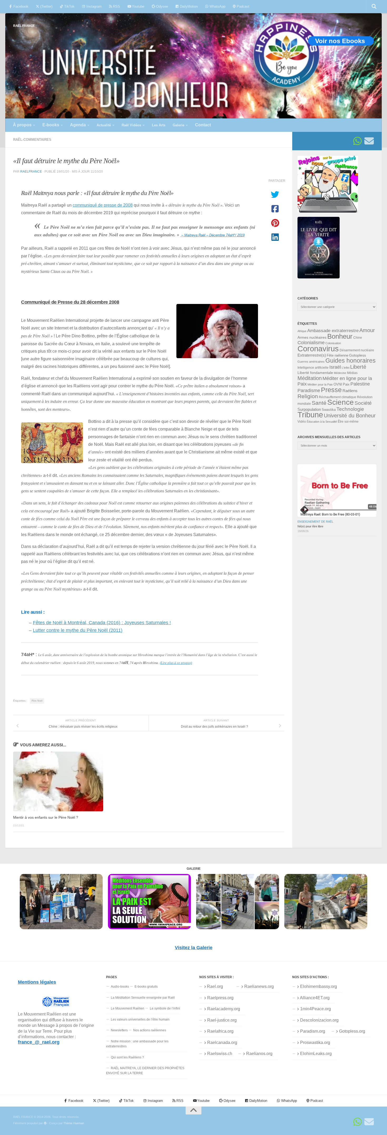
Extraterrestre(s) (311, 355)
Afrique (301, 331)
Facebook (20, 6)
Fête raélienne (337, 355)
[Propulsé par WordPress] (45, 1123)
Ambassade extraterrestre (333, 330)
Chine (357, 337)
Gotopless (357, 355)
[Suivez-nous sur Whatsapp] (357, 141)
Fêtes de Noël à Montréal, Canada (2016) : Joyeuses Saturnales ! (102, 622)
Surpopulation (309, 409)
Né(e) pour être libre (310, 526)
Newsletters (119, 1030)
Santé (319, 403)
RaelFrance (31, 171)
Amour (367, 330)
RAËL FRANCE (24, 25)
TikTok (69, 6)
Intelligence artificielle (313, 367)
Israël (335, 367)
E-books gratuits (146, 986)
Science (340, 402)
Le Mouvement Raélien (127, 1008)
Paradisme (308, 390)
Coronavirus (318, 348)
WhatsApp (217, 6)
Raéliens (350, 390)
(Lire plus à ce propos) (176, 663)
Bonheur (340, 336)
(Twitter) (45, 6)
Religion (307, 396)
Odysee (161, 6)
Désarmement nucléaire (357, 350)
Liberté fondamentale (315, 373)
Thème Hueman (73, 1123)
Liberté (358, 367)
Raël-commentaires (32, 140)
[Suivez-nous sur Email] (369, 141)
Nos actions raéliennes (149, 1030)
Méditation (309, 378)
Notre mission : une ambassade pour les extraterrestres (137, 1043)
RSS (116, 6)
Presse (331, 389)
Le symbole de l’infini (165, 1008)
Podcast (242, 6)
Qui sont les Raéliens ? (127, 1057)
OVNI (338, 384)
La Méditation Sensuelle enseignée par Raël (143, 997)
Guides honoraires (350, 360)
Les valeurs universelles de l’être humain (140, 1019)
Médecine (340, 372)
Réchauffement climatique (337, 397)
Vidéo (301, 421)
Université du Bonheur (350, 415)
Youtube (137, 6)
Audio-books (120, 986)
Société (363, 403)
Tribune (310, 415)
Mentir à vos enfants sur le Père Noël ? (45, 817)
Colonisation (333, 343)
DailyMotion (188, 6)
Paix (346, 384)
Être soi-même (348, 421)
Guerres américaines (311, 361)
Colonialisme (311, 342)
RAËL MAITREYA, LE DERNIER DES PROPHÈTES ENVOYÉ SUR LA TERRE (145, 1070)
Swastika (329, 410)
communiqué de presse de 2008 (103, 205)
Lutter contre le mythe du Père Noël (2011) (77, 630)
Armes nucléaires (311, 337)
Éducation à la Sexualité (322, 421)
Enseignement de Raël (315, 521)
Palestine (360, 384)
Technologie (350, 409)
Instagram (93, 6)
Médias (352, 373)
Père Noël (37, 700)
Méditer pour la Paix (320, 384)
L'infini (345, 367)
